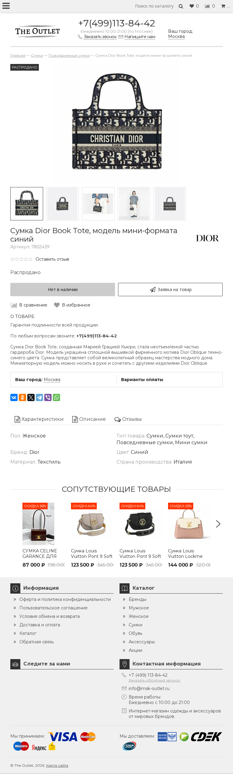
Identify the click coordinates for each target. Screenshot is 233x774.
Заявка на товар (175, 289)
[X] (31, 397)
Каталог (27, 633)
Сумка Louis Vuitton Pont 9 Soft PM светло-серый (92, 556)
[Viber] (48, 397)
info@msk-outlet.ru (149, 688)
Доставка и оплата (39, 625)
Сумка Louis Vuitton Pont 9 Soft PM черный (140, 556)
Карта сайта (57, 765)
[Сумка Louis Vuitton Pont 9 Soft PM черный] (141, 524)
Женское (139, 616)
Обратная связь (36, 642)
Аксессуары (142, 642)
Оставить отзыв (52, 259)
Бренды (137, 599)
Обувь (135, 633)
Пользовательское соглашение (53, 608)
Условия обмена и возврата (49, 616)
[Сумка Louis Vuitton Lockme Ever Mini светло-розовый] (189, 524)
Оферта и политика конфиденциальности (65, 599)
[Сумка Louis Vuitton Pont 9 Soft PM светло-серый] (92, 524)
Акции (135, 650)
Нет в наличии (63, 289)
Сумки (135, 625)
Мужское (139, 608)
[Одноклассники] (22, 397)
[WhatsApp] (56, 397)
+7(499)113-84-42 (116, 23)
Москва (52, 379)
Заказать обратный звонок (154, 680)
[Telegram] (39, 397)
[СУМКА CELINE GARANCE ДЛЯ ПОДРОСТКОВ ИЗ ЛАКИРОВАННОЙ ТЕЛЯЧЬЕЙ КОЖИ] (43, 524)
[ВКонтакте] (14, 397)
